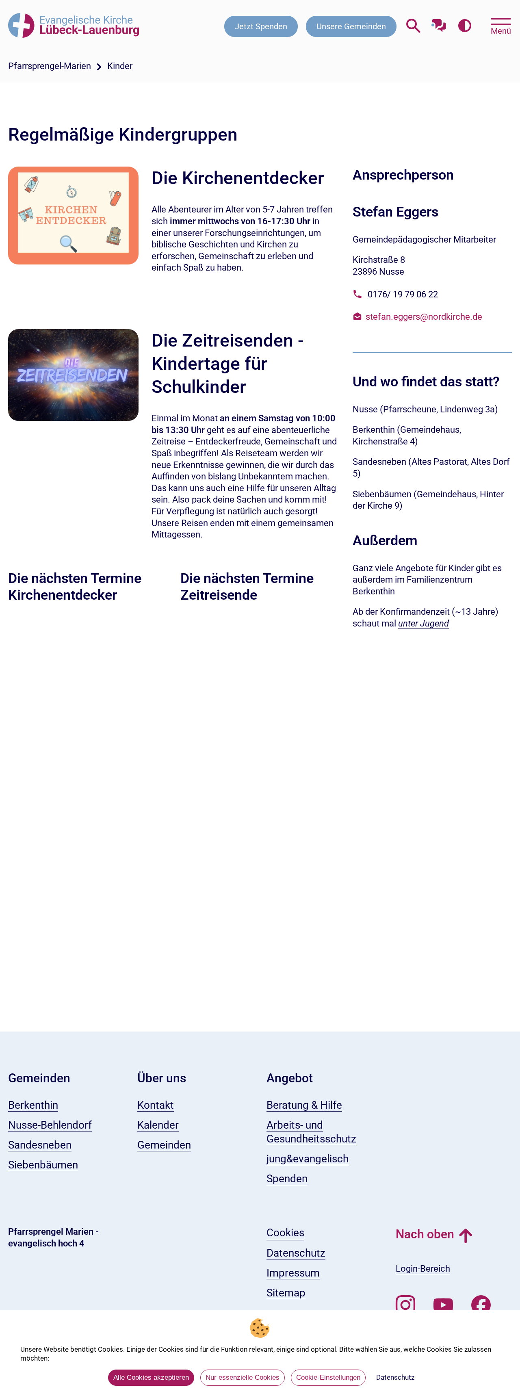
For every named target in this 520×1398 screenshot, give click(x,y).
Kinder (119, 66)
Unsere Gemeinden (351, 26)
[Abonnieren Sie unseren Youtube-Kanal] (443, 1305)
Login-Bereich (423, 1269)
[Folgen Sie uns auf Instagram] (405, 1305)
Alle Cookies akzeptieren (151, 1377)
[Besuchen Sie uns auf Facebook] (481, 1305)
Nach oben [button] (425, 1234)
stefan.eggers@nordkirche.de (424, 317)
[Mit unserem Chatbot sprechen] (439, 23)
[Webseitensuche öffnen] (413, 26)
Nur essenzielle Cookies (243, 1377)
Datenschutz (395, 1377)
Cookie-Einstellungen (328, 1377)
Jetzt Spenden (261, 26)
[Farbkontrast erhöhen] (464, 26)
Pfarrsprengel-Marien (49, 66)
